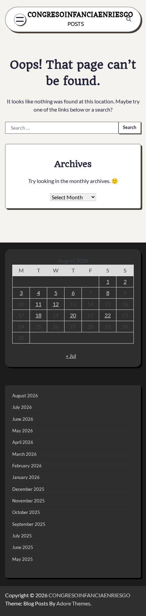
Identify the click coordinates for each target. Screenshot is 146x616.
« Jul (71, 355)
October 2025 (26, 512)
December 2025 (28, 489)
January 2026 (26, 477)
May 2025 (22, 559)
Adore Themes (73, 603)
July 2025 (22, 535)
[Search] (129, 19)
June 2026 (22, 419)
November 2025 (28, 500)
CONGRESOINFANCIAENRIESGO (80, 14)
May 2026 (22, 430)
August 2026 (25, 395)
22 (108, 315)
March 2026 (24, 454)
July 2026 (22, 407)
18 (38, 315)
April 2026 (22, 442)
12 (56, 304)
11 (38, 304)
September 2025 (28, 524)
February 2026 (27, 465)
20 (73, 315)
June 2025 (22, 547)
